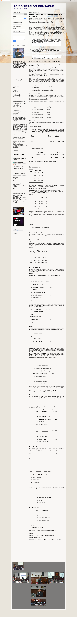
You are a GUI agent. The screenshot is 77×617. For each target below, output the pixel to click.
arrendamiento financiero (18, 129)
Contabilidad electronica (16, 124)
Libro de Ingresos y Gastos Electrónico (19, 103)
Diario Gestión (15, 177)
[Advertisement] (46, 549)
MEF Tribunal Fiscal (16, 184)
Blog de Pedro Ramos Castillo (19, 166)
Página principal (16, 86)
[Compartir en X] (58, 539)
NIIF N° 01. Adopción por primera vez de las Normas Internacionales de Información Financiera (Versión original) (20, 144)
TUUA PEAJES (25, 128)
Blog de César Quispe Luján (19, 154)
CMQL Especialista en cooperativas (19, 173)
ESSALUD (14, 178)
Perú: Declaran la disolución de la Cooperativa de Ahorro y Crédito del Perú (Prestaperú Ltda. (19, 156)
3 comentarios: (52, 539)
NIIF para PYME (22, 127)
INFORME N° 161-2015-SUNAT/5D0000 (21, 125)
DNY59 (40, 607)
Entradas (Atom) (36, 560)
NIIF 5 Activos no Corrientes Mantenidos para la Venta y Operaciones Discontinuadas (19, 112)
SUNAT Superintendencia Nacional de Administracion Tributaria (19, 198)
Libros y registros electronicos (22, 126)
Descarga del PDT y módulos (18, 94)
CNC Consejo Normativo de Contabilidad (20, 174)
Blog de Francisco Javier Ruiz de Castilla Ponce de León (20, 159)
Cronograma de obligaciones (18, 96)
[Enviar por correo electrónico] (56, 539)
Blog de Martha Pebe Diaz (18, 162)
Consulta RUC (15, 91)
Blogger (50, 607)
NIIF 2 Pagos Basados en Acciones (19, 117)
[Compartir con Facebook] (59, 539)
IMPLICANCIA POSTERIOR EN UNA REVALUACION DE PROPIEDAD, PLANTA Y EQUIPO (45, 14)
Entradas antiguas (60, 558)
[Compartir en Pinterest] (60, 539)
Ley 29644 (15, 126)
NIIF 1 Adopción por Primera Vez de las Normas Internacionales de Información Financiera (19, 119)
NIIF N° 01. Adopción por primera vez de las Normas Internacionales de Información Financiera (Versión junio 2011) (20, 141)
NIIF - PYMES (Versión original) (18, 138)
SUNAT (14, 87)
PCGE (26, 127)
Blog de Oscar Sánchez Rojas (19, 164)
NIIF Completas (16, 127)
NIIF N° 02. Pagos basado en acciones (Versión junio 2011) (19, 147)
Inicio (42, 558)
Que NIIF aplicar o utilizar (17, 128)
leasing (25, 129)
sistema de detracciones (16, 130)
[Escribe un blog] (57, 539)
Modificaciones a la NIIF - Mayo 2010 (19, 137)
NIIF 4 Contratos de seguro (17, 114)
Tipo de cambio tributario (17, 95)
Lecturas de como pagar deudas (18, 183)
